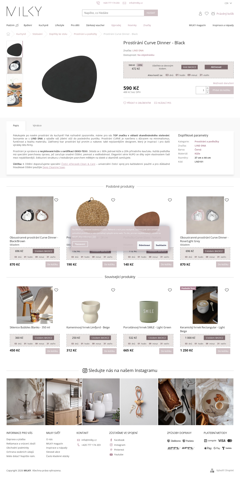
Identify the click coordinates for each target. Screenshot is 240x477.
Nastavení (80, 244)
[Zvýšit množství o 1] (207, 88)
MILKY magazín (54, 443)
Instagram (119, 444)
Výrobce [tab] (37, 125)
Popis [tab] (16, 125)
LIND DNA (200, 145)
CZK (227, 3)
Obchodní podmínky (17, 447)
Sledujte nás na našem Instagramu (123, 370)
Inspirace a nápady (56, 447)
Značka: (133, 50)
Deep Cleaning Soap (54, 167)
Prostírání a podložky (207, 141)
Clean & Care (87, 163)
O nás (49, 439)
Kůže (197, 153)
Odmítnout (144, 245)
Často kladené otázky (57, 456)
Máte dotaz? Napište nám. (20, 456)
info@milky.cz (89, 439)
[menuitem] (10, 25)
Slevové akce (53, 451)
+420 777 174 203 (91, 444)
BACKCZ (189, 67)
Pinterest (119, 449)
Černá (198, 149)
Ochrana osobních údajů (20, 451)
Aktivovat (216, 67)
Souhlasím (161, 245)
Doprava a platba (15, 439)
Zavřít (141, 99)
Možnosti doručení (223, 83)
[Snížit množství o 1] (207, 92)
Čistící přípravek (70, 163)
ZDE (94, 236)
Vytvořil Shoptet (225, 470)
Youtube (118, 454)
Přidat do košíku (221, 90)
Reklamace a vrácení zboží (20, 443)
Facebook (119, 439)
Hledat (151, 12)
